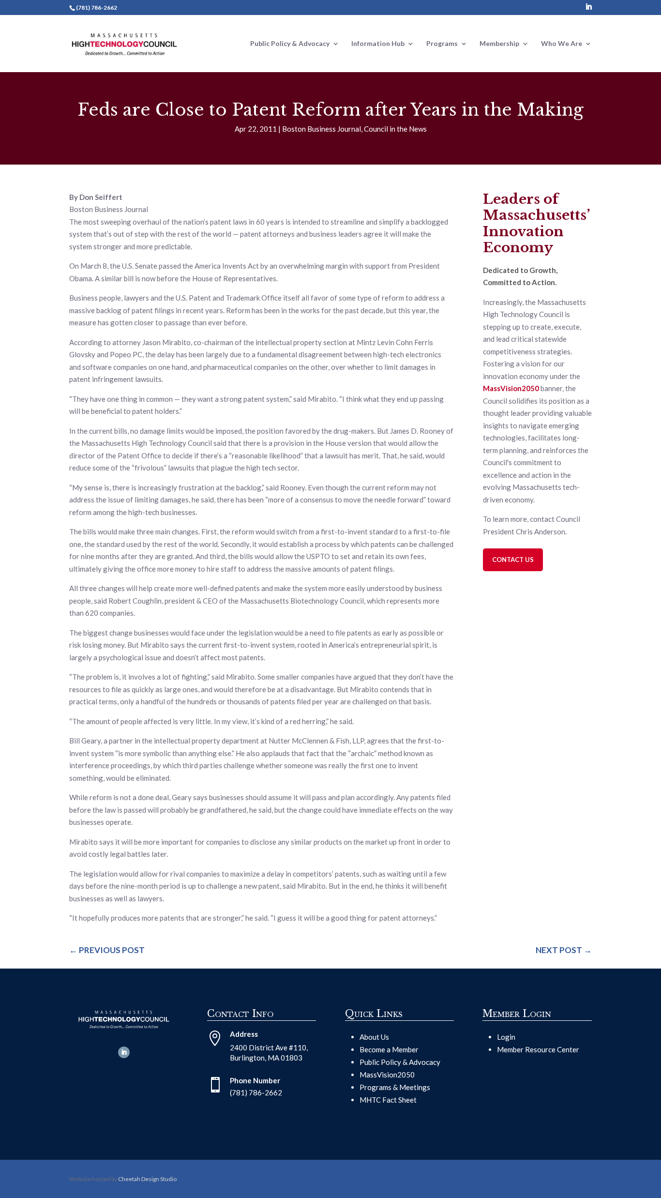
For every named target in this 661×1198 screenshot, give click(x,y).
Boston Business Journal (321, 128)
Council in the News (395, 128)
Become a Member (389, 1049)
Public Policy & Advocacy (400, 1062)
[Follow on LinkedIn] (124, 1052)
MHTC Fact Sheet (388, 1099)
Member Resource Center (538, 1049)
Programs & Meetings (395, 1087)
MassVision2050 (387, 1074)
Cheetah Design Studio (147, 1179)
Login (506, 1036)
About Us (374, 1036)
